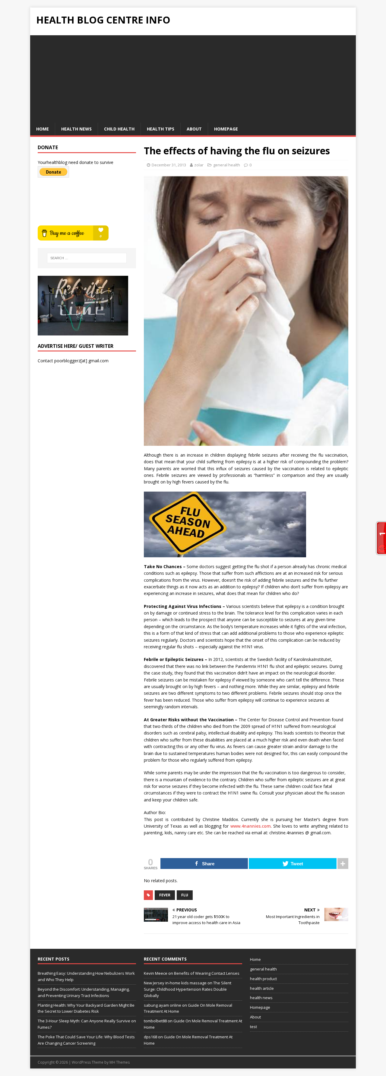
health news (76, 129)
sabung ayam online (162, 1005)
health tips (160, 129)
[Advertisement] (193, 77)
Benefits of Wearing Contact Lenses (206, 973)
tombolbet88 (155, 1021)
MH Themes (119, 1062)
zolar (199, 165)
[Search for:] (87, 258)
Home (42, 129)
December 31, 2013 (169, 165)
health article (262, 988)
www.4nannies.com (250, 826)
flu (184, 895)
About (194, 129)
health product (263, 978)
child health (119, 129)
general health (226, 165)
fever (164, 895)
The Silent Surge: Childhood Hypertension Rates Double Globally (187, 989)
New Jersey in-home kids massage (175, 983)
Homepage (226, 129)
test (253, 1026)
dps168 (150, 1037)
